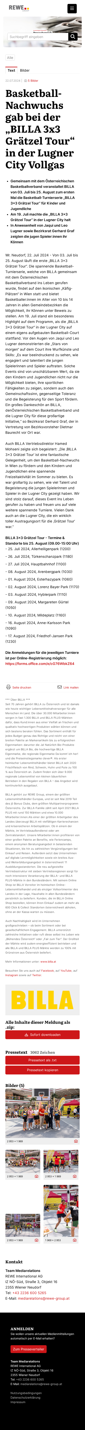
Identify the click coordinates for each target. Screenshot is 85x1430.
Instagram (11, 975)
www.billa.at (48, 961)
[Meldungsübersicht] (42, 1000)
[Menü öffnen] (72, 8)
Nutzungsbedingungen (26, 1393)
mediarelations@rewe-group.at (44, 1298)
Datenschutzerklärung (25, 1397)
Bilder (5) (14, 1085)
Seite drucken (21, 687)
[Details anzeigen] (75, 1141)
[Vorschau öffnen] (42, 1113)
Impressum (18, 1402)
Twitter (36, 975)
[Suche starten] (73, 37)
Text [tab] (11, 70)
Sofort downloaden (44, 1035)
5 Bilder (33, 80)
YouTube (66, 970)
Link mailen (71, 687)
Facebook (47, 970)
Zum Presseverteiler (28, 1349)
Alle (10, 58)
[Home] (19, 8)
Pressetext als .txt (42, 1060)
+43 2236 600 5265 (29, 1293)
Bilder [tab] (25, 70)
